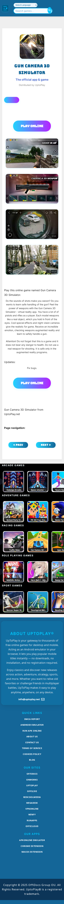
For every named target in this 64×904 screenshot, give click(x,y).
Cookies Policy (32, 754)
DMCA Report (32, 719)
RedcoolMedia (32, 797)
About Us (32, 736)
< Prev (18, 444)
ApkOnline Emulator (32, 840)
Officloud (32, 826)
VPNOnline (32, 808)
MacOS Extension (32, 851)
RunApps (32, 820)
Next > (46, 444)
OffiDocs (32, 773)
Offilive (32, 791)
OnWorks (32, 779)
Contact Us (32, 742)
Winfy (32, 814)
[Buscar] (50, 10)
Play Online (32, 126)
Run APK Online (32, 730)
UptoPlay (32, 785)
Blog (32, 759)
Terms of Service (32, 748)
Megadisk (32, 802)
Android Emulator (32, 724)
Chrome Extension (32, 846)
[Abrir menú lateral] (5, 8)
